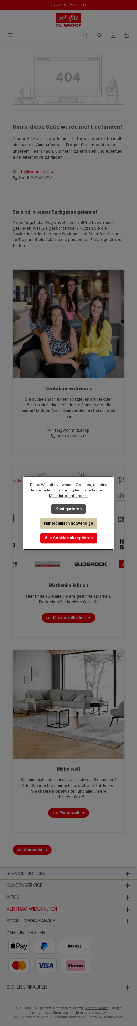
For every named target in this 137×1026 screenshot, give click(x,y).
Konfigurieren (68, 508)
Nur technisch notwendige (68, 523)
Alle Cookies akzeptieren (69, 538)
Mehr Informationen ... (68, 495)
